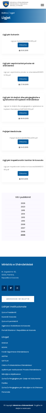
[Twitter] (10, 288)
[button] (42, 4)
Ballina (5, 13)
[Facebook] (4, 288)
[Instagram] (17, 288)
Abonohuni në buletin (17, 299)
